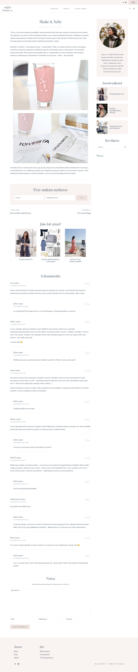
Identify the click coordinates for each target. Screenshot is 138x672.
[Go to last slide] (18, 242)
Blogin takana (81, 8)
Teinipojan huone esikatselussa (116, 127)
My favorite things (84, 211)
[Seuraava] (83, 242)
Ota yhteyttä (44, 654)
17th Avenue (119, 664)
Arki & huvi (58, 27)
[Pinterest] (123, 2)
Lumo (12, 370)
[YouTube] (126, 2)
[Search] (124, 147)
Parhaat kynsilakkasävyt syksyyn (115, 110)
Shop (133, 2)
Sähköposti (43, 619)
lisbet (15, 304)
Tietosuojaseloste (46, 658)
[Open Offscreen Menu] (134, 8)
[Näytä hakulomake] (130, 9)
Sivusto (69, 619)
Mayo (12, 538)
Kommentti (15, 590)
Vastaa (87, 283)
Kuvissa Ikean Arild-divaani (20, 211)
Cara (12, 283)
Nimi (12, 619)
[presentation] (25, 243)
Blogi (16, 651)
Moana (12, 419)
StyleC (12, 322)
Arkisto (66, 8)
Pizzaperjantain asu (25, 259)
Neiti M (13, 458)
